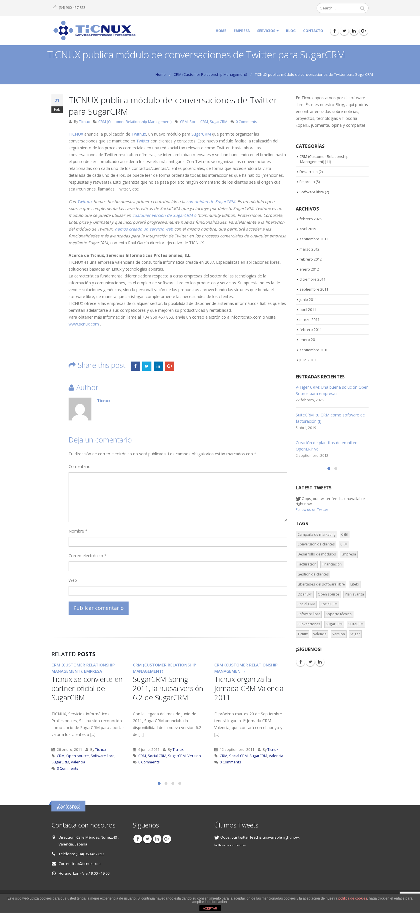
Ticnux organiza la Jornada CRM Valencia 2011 (248, 688)
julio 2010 (307, 359)
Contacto (313, 30)
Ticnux (84, 121)
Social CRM (198, 121)
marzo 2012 (309, 249)
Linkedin (320, 662)
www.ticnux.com (84, 324)
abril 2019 (307, 228)
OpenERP (304, 594)
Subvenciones (308, 624)
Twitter (142, 141)
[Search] (362, 8)
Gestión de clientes (313, 574)
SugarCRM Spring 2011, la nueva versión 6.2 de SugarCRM (168, 688)
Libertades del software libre (321, 584)
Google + (169, 366)
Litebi (354, 584)
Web (73, 580)
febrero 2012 (310, 259)
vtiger (355, 634)
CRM (184, 121)
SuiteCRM (355, 624)
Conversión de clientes (316, 544)
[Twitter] (344, 31)
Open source (77, 755)
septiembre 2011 (313, 289)
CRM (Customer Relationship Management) (134, 121)
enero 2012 (309, 269)
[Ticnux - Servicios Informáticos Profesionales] (94, 30)
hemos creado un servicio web (144, 229)
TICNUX (76, 134)
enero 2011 (309, 339)
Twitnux (138, 134)
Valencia (78, 762)
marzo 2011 (309, 319)
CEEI (344, 534)
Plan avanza (354, 594)
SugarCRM (218, 121)
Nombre (78, 531)
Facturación (306, 564)
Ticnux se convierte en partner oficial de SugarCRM (87, 688)
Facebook (135, 366)
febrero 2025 (310, 218)
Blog (291, 30)
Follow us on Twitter (312, 509)
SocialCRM (329, 604)
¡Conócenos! (68, 806)
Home (221, 30)
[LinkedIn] (354, 31)
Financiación (332, 564)
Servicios (266, 30)
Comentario (80, 466)
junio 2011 (308, 299)
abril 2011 (307, 309)
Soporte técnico (339, 614)
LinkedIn (158, 366)
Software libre (103, 755)
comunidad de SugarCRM (210, 201)
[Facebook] (334, 31)
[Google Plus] (363, 31)
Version (194, 755)
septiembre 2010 (313, 349)
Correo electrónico (88, 555)
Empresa (242, 30)
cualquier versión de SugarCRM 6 (164, 215)
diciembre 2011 (312, 279)
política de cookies (352, 898)
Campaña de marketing (316, 534)
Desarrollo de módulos (316, 554)
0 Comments (246, 121)
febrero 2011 (310, 329)
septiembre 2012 (313, 238)
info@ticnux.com (86, 863)
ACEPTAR (210, 908)
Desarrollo (308, 171)
